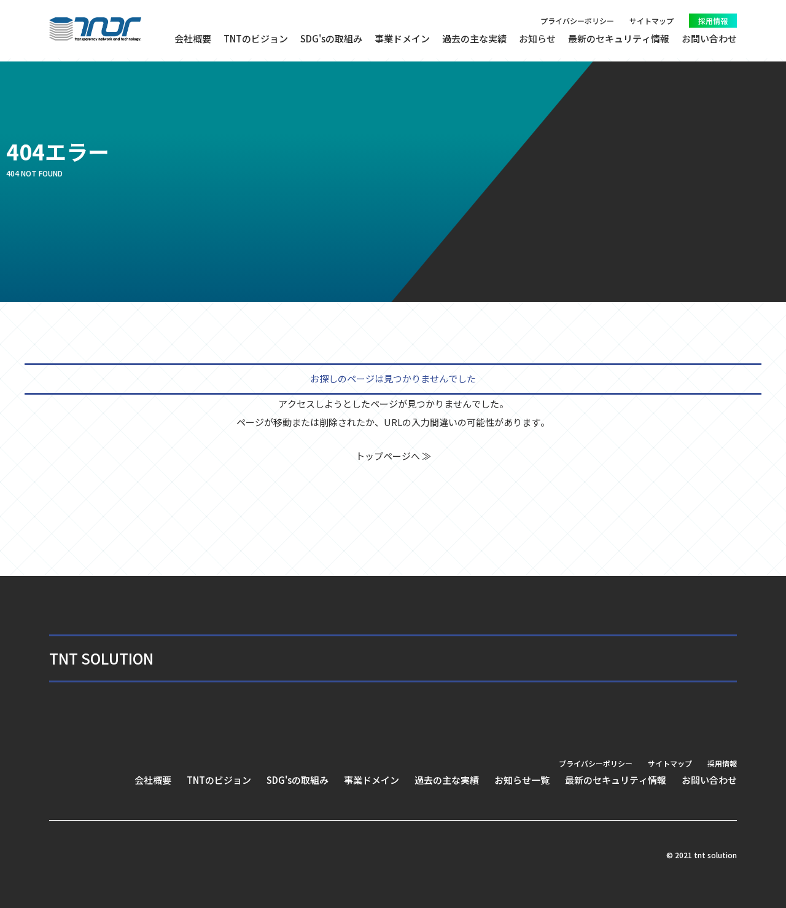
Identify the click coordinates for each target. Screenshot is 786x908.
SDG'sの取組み (331, 38)
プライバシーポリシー (577, 20)
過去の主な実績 (474, 38)
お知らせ (537, 38)
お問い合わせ (709, 38)
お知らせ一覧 (522, 779)
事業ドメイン (402, 38)
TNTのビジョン (256, 38)
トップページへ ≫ (393, 455)
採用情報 (713, 20)
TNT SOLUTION (101, 658)
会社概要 (192, 38)
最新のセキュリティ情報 (618, 38)
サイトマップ (651, 20)
